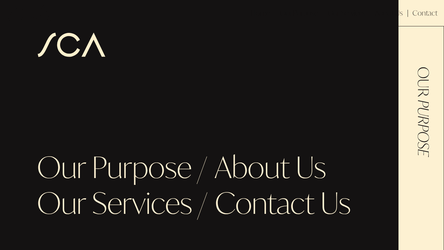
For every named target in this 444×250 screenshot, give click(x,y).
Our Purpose (299, 13)
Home (260, 13)
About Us (389, 13)
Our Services (346, 13)
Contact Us (283, 203)
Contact (424, 13)
